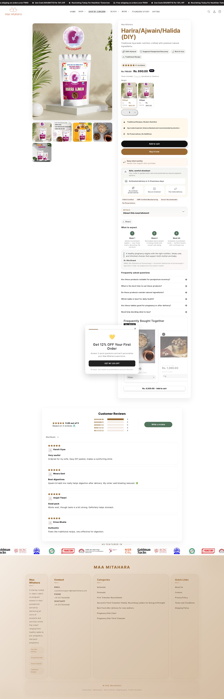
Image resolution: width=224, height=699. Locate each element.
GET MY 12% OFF (112, 363)
